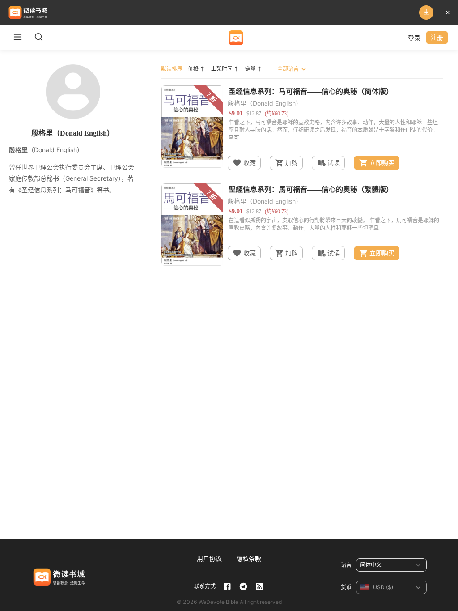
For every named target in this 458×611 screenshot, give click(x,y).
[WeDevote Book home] (236, 38)
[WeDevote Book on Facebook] (227, 586)
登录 (414, 38)
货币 (346, 587)
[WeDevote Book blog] (259, 586)
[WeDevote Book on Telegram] (243, 586)
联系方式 (205, 586)
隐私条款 (248, 558)
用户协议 (209, 558)
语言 (346, 564)
